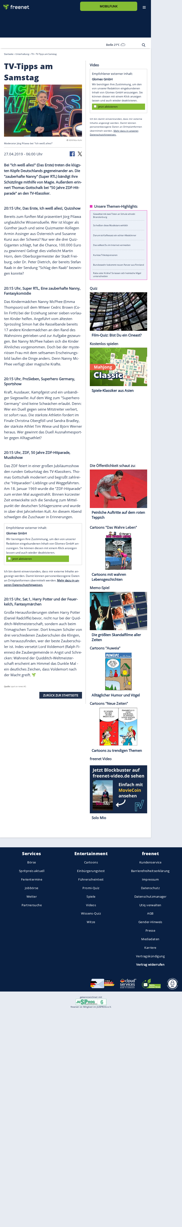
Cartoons (91, 862)
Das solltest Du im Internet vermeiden (112, 245)
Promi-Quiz (90, 888)
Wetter (32, 896)
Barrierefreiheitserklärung (150, 871)
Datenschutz (150, 888)
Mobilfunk (109, 6)
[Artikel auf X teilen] (80, 153)
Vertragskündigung (150, 956)
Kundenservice (150, 862)
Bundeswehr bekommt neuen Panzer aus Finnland (118, 264)
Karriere (150, 947)
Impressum (150, 879)
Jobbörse (31, 888)
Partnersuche (32, 905)
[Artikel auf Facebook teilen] (72, 153)
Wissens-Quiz (91, 913)
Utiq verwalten (150, 905)
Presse (150, 930)
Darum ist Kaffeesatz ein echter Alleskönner (114, 235)
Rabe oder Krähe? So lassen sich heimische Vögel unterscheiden (117, 275)
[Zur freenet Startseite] (14, 5)
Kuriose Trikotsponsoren (105, 254)
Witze (91, 922)
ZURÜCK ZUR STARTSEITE (60, 695)
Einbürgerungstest (91, 871)
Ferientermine (31, 879)
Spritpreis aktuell (31, 871)
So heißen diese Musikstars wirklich (110, 225)
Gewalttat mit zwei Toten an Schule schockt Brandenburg (114, 215)
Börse (31, 862)
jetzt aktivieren (22, 558)
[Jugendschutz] (91, 1001)
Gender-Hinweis (150, 922)
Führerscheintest (91, 879)
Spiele (91, 896)
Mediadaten (150, 939)
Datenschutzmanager (150, 896)
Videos (91, 905)
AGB (150, 913)
